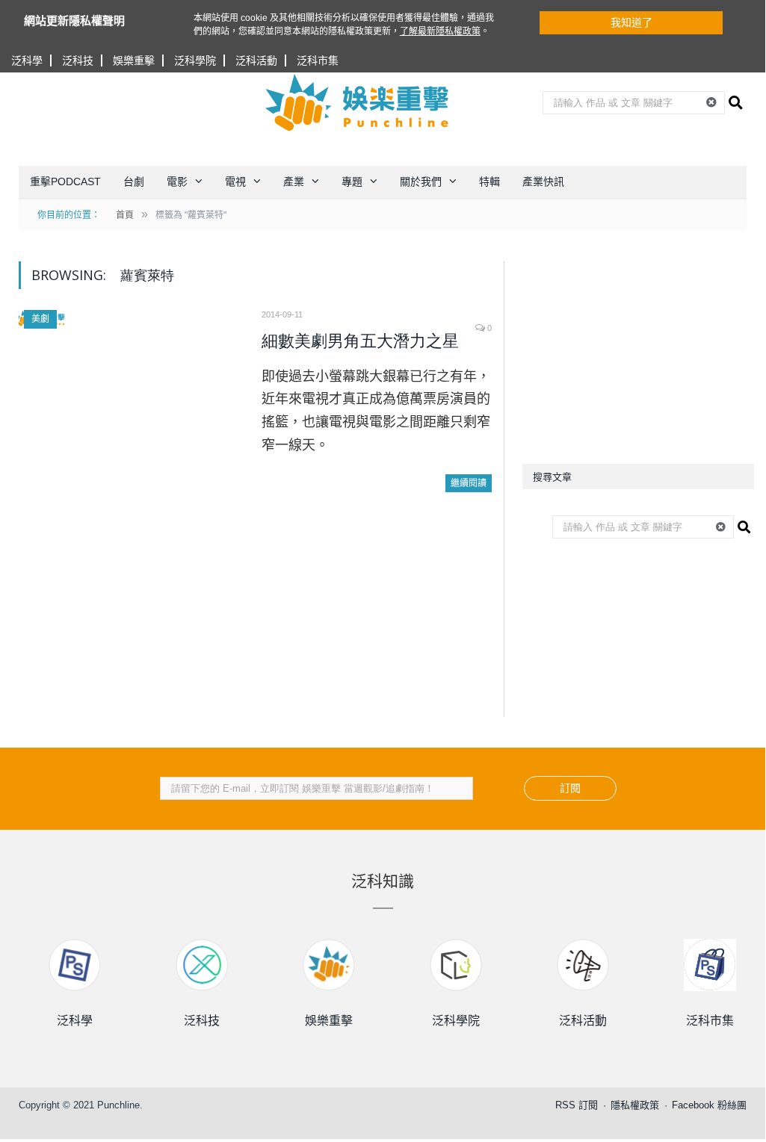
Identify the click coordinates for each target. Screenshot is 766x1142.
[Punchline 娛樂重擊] (358, 102)
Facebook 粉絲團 (709, 1105)
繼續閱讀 (469, 483)
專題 (352, 181)
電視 (235, 181)
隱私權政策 (635, 1105)
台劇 (133, 181)
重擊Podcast (65, 181)
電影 (177, 181)
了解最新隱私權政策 (440, 31)
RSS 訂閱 (576, 1105)
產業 (293, 181)
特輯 (489, 181)
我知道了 (631, 22)
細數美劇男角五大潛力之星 (360, 341)
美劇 (40, 319)
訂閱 (570, 788)
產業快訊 (543, 181)
